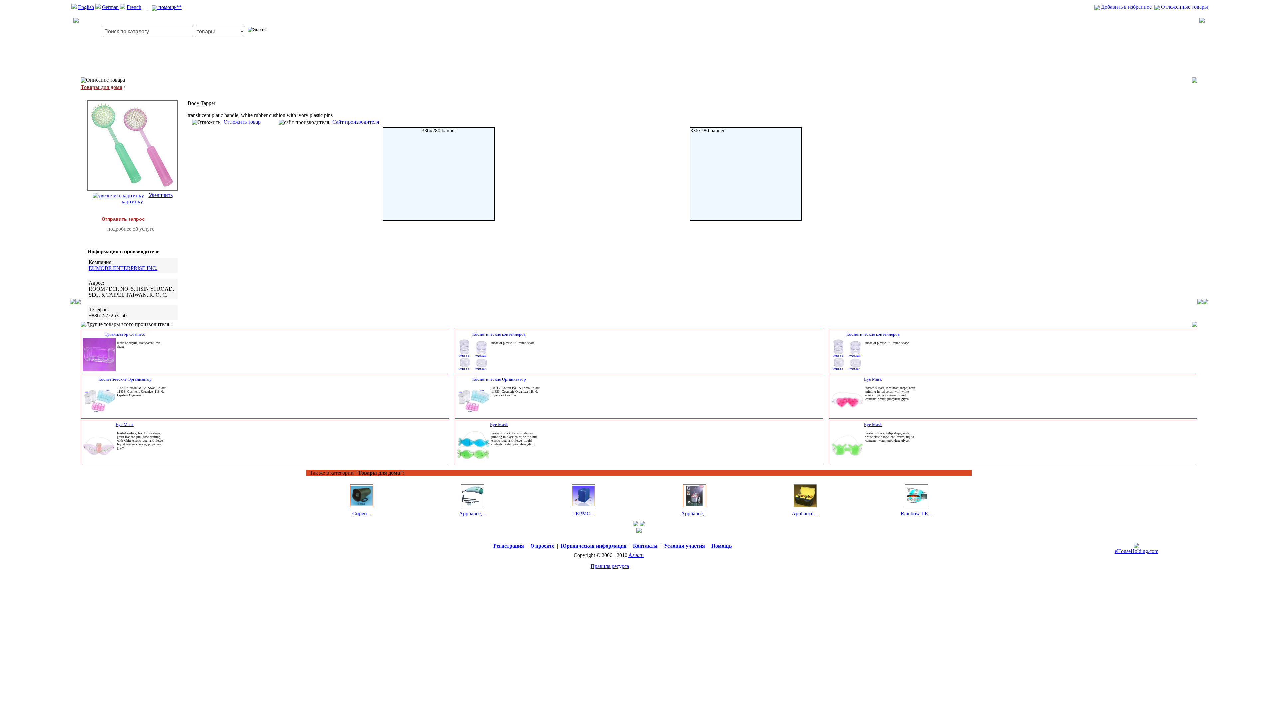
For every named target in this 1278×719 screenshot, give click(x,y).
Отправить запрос (123, 219)
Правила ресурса (610, 566)
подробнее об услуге (130, 229)
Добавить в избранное (1126, 7)
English (86, 7)
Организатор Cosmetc (125, 334)
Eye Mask (873, 379)
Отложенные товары (1184, 7)
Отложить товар (242, 122)
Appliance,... (472, 513)
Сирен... (361, 513)
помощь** (169, 7)
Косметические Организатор (125, 379)
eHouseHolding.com (1136, 551)
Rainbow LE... (916, 513)
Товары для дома (101, 87)
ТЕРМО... (583, 513)
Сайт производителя (355, 122)
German (110, 7)
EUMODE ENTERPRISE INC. (123, 268)
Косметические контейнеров (499, 334)
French (134, 7)
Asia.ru (636, 555)
